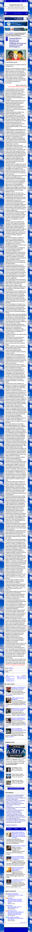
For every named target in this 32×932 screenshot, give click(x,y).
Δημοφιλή (9, 828)
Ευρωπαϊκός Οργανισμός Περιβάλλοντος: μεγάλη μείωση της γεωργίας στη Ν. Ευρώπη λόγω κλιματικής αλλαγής (16, 913)
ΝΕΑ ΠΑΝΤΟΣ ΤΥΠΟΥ (12, 910)
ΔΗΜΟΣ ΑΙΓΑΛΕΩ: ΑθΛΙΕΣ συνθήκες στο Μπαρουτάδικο (18, 781)
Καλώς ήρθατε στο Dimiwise (13, 917)
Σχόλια (16, 828)
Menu (5, 1)
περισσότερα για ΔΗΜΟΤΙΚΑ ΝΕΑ (16, 788)
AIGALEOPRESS (18, 931)
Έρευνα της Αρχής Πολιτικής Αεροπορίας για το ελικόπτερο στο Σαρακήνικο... (18, 858)
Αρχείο (22, 828)
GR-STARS (10, 905)
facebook (23, 1)
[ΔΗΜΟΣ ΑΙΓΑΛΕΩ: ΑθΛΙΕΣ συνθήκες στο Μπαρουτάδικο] (8, 782)
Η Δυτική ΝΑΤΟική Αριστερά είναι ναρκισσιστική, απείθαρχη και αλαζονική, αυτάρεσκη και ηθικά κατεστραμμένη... (17, 42)
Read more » (10, 695)
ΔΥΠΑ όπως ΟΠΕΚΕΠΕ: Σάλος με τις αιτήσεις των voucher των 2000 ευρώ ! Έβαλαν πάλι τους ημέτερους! (15, 760)
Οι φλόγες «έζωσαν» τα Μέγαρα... (19, 845)
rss (27, 1)
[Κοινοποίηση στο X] (8, 670)
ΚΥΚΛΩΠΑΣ (10, 898)
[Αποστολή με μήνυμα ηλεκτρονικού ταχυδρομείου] (6, 670)
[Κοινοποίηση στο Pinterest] (11, 670)
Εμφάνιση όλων (23, 922)
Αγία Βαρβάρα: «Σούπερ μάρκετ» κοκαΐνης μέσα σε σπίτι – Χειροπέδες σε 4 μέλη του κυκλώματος (18, 768)
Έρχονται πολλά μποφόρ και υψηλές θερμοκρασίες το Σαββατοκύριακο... (18, 869)
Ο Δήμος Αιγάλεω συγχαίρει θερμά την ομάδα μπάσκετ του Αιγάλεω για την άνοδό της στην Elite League (18, 775)
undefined (21, 689)
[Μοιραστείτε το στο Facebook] (10, 670)
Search (26, 13)
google (25, 1)
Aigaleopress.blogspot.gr (13, 893)
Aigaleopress (16, 4)
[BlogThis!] (7, 670)
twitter (21, 1)
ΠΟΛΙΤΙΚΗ (11, 668)
